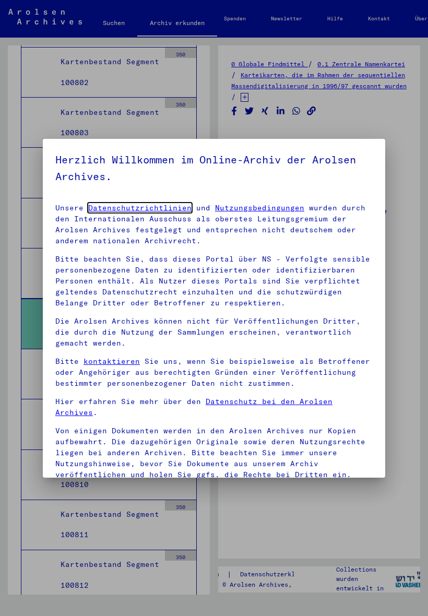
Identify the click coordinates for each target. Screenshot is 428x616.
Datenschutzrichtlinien (140, 207)
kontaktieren (112, 361)
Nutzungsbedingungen (259, 207)
